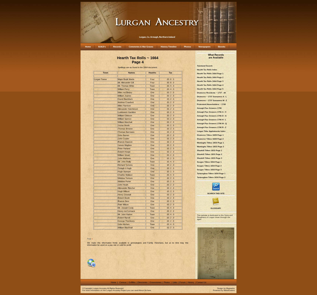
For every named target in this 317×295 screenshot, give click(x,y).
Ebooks (221, 47)
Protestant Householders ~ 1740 (211, 104)
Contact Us (201, 282)
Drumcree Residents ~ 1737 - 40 (211, 93)
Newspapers (204, 47)
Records (117, 47)
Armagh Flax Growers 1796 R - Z (211, 127)
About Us (143, 290)
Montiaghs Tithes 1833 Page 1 (210, 143)
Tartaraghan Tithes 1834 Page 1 (211, 173)
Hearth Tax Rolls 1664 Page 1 (210, 74)
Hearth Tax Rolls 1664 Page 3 (210, 81)
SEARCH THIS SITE (216, 193)
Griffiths (132, 282)
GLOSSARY (216, 208)
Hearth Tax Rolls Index (207, 70)
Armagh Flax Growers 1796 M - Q (212, 124)
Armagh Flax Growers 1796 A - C (211, 112)
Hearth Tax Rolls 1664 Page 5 (210, 89)
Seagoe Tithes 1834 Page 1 (209, 162)
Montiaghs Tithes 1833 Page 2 (210, 147)
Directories (142, 282)
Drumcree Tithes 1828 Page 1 (210, 135)
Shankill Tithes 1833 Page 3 (209, 158)
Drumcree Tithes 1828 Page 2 (210, 139)
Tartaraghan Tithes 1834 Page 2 (211, 177)
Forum (182, 282)
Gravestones (155, 282)
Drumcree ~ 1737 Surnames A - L (212, 97)
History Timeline (168, 47)
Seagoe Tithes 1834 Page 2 (209, 166)
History (190, 282)
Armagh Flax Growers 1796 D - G (212, 116)
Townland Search (204, 66)
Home (88, 47)
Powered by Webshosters (224, 290)
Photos (187, 47)
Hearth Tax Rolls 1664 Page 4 (210, 85)
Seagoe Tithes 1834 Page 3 (209, 170)
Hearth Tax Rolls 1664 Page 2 (210, 77)
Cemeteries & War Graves (141, 47)
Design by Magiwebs (226, 288)
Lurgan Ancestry (100, 288)
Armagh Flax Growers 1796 (209, 108)
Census (122, 282)
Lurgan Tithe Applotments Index (211, 131)
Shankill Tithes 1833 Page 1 (209, 150)
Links (175, 282)
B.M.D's (102, 47)
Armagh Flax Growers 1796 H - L (211, 120)
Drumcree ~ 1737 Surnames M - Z (212, 100)
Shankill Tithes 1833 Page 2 (209, 154)
